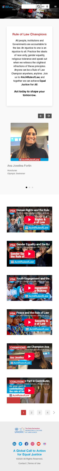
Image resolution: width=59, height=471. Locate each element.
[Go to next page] (54, 412)
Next (47, 114)
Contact (22, 464)
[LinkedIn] (14, 444)
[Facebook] (26, 444)
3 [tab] (32, 187)
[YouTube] (38, 444)
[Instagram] (32, 444)
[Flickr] (44, 444)
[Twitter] (20, 444)
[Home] (8, 6)
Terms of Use (34, 464)
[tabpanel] (29, 150)
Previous (39, 114)
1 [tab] (26, 187)
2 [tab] (29, 187)
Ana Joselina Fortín (19, 166)
